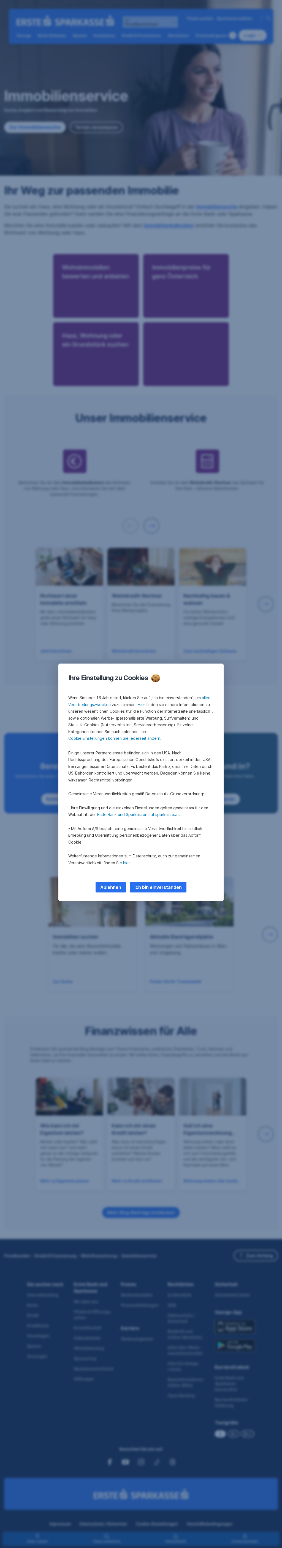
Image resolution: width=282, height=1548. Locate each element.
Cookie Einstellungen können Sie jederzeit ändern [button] (114, 738)
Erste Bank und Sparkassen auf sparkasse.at (138, 814)
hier (126, 862)
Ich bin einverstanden (158, 887)
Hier (141, 704)
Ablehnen (110, 887)
